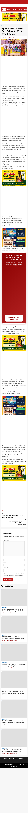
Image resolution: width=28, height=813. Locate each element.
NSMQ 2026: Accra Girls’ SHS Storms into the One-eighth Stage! (14, 652)
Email (5, 562)
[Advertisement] (14, 71)
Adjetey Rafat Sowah (6, 612)
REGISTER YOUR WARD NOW (14, 318)
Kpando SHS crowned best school (13, 511)
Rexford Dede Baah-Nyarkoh (8, 37)
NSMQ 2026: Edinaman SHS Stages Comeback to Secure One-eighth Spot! (14, 624)
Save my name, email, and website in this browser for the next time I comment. (14, 574)
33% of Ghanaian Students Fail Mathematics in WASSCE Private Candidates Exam (17, 521)
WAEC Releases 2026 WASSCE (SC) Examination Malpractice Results (14, 738)
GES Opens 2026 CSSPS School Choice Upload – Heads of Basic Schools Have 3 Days (14, 679)
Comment (6, 540)
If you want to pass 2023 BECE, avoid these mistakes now (12, 515)
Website (5, 567)
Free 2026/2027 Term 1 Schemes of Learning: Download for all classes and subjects (14, 709)
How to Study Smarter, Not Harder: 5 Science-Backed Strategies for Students (14, 597)
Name (5, 558)
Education (3, 25)
